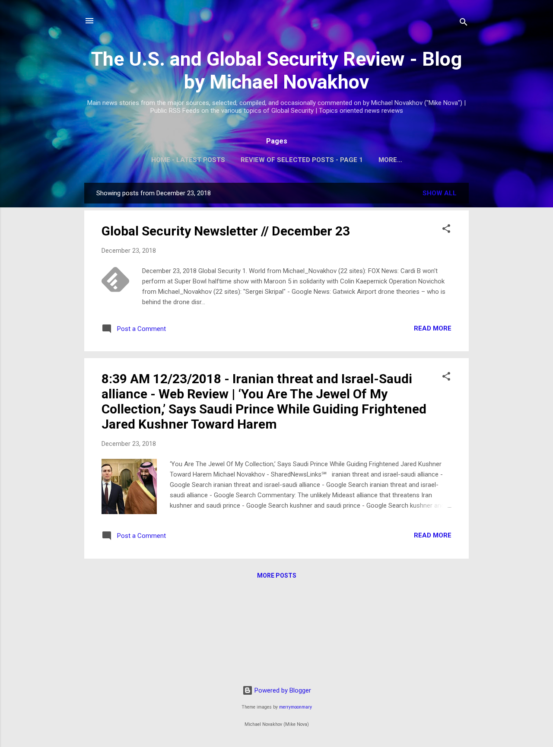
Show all (440, 193)
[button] (446, 230)
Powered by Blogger (282, 690)
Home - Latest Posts (188, 160)
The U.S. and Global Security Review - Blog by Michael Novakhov (276, 70)
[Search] (463, 23)
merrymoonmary (295, 707)
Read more (432, 328)
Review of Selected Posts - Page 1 (302, 160)
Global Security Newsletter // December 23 (226, 230)
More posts (276, 575)
